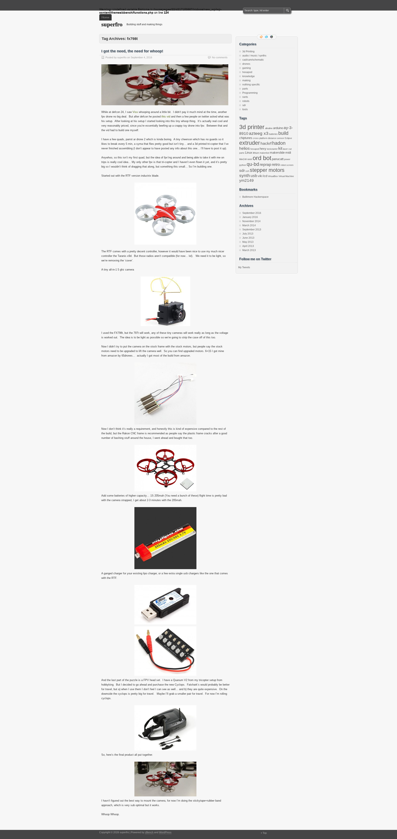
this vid (165, 116)
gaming (246, 68)
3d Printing (248, 51)
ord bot (262, 157)
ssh (247, 171)
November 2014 (251, 221)
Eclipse (288, 138)
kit (280, 148)
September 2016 (251, 213)
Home (105, 17)
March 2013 (249, 250)
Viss (135, 112)
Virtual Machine (286, 176)
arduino (278, 128)
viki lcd (262, 176)
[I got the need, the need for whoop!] (164, 108)
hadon (279, 143)
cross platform (260, 138)
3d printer (251, 126)
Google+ (272, 37)
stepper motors (267, 170)
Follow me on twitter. (267, 37)
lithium (256, 153)
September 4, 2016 (141, 57)
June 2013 (248, 237)
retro (276, 164)
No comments (219, 57)
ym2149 (246, 180)
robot (283, 165)
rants (245, 97)
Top (265, 833)
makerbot (264, 153)
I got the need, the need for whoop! (132, 51)
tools (245, 109)
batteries (273, 134)
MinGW (243, 159)
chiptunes (245, 138)
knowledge (248, 76)
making (246, 80)
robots (245, 101)
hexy (263, 148)
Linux (248, 152)
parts (245, 88)
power (287, 159)
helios (244, 148)
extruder (249, 143)
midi (288, 152)
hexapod (247, 72)
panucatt (277, 159)
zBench (149, 832)
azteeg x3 (258, 133)
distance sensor (276, 138)
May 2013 (248, 242)
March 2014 (249, 225)
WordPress (165, 832)
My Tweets (244, 267)
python (242, 165)
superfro (111, 24)
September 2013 (251, 229)
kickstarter (272, 149)
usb (254, 176)
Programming (250, 92)
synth (244, 175)
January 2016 (250, 217)
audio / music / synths (254, 55)
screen (289, 165)
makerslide (277, 152)
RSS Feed (261, 37)
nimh (249, 159)
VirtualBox (273, 176)
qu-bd (253, 164)
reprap (265, 164)
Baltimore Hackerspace (255, 196)
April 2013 (248, 246)
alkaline (269, 128)
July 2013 (247, 233)
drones (246, 63)
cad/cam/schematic (253, 59)
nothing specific (251, 84)
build (283, 133)
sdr (244, 105)
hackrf (266, 143)
